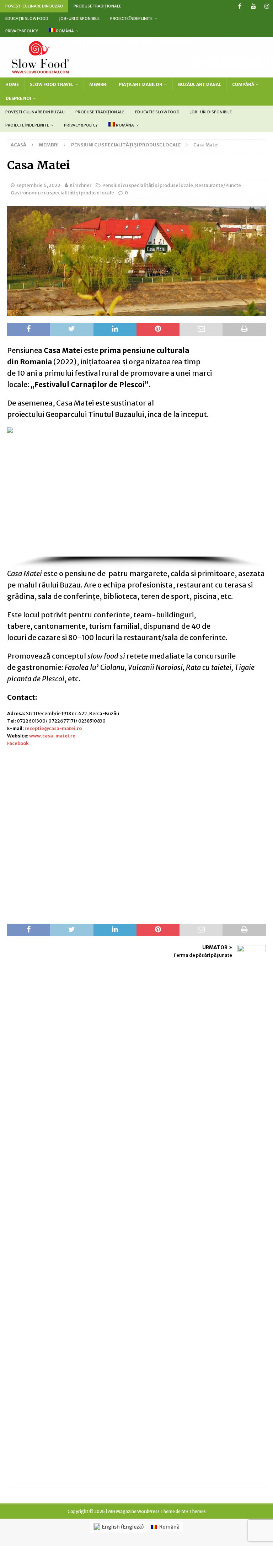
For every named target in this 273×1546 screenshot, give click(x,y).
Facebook (18, 743)
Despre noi (18, 98)
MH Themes (193, 1511)
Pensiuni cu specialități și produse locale (147, 185)
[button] (18, 492)
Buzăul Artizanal (199, 84)
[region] (136, 497)
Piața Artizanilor (140, 84)
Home (12, 84)
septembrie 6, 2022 (38, 185)
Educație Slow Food (26, 18)
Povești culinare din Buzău (34, 6)
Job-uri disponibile (79, 18)
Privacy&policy (21, 30)
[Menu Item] (240, 6)
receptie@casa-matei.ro (53, 728)
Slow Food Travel (52, 84)
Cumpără (243, 84)
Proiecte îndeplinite (131, 18)
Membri (98, 84)
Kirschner (80, 185)
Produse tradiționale (97, 6)
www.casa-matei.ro (52, 736)
